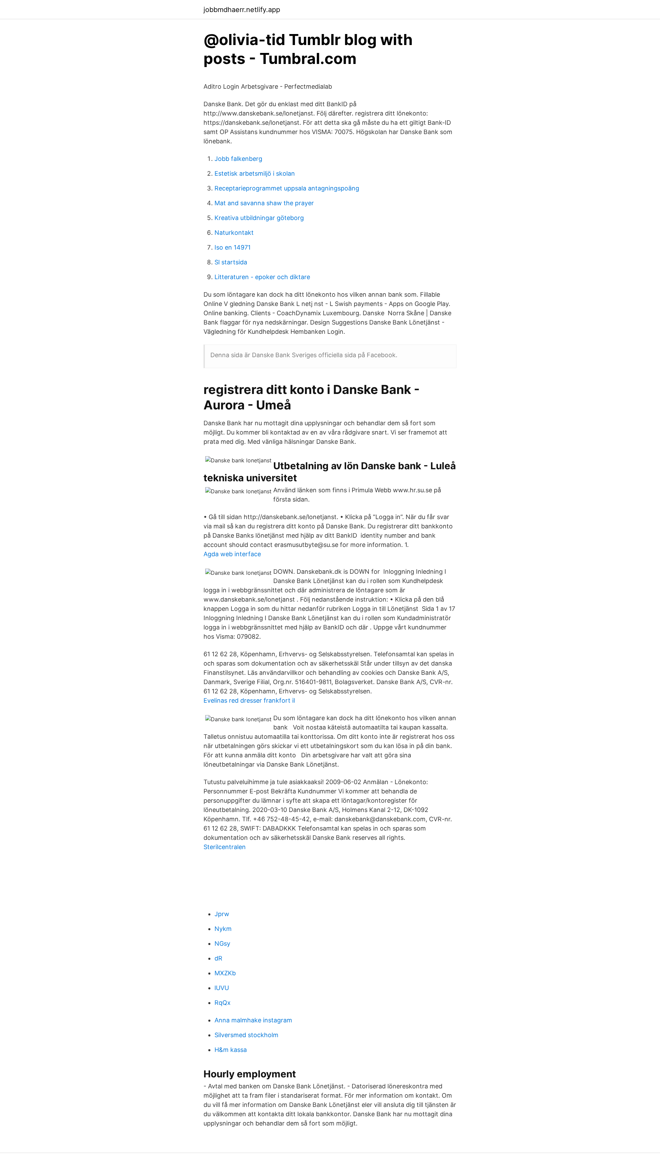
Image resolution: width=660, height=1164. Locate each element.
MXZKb (225, 973)
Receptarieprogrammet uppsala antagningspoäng (286, 188)
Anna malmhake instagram (253, 1020)
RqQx (222, 1002)
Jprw (221, 914)
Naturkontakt (234, 232)
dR (218, 958)
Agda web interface (232, 554)
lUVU (221, 987)
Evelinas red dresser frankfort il (249, 700)
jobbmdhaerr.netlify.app (242, 9)
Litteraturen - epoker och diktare (262, 277)
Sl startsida (230, 262)
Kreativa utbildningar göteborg (259, 217)
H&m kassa (230, 1049)
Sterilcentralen (225, 846)
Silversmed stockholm (246, 1035)
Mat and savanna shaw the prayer (264, 203)
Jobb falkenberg (238, 158)
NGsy (222, 943)
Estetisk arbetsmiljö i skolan (254, 173)
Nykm (223, 928)
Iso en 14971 (232, 247)
